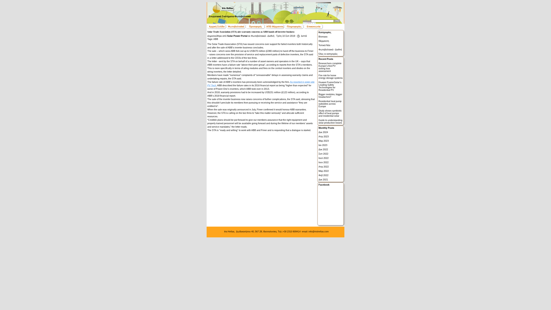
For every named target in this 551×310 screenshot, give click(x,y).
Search (337, 21)
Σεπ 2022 (323, 154)
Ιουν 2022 (324, 162)
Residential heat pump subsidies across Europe (330, 104)
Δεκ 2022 (323, 149)
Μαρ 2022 (324, 171)
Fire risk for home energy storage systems (331, 76)
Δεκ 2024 (323, 132)
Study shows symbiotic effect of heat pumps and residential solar (330, 113)
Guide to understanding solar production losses (330, 121)
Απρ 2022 (324, 166)
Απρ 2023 (324, 136)
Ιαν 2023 (323, 145)
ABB (215, 39)
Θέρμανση (324, 41)
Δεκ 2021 (323, 179)
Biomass (323, 36)
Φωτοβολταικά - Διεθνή (330, 49)
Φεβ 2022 (323, 175)
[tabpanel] (276, 231)
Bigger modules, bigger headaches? (330, 95)
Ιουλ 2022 (324, 158)
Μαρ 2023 (324, 141)
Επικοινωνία (313, 26)
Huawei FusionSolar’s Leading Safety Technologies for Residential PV (330, 86)
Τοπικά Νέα (324, 45)
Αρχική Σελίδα (217, 26)
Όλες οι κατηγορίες (328, 54)
